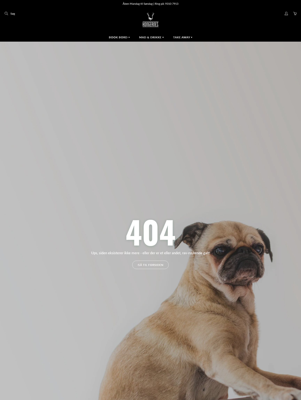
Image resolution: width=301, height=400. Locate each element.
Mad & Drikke (150, 37)
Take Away (182, 37)
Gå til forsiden (150, 264)
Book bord (118, 37)
